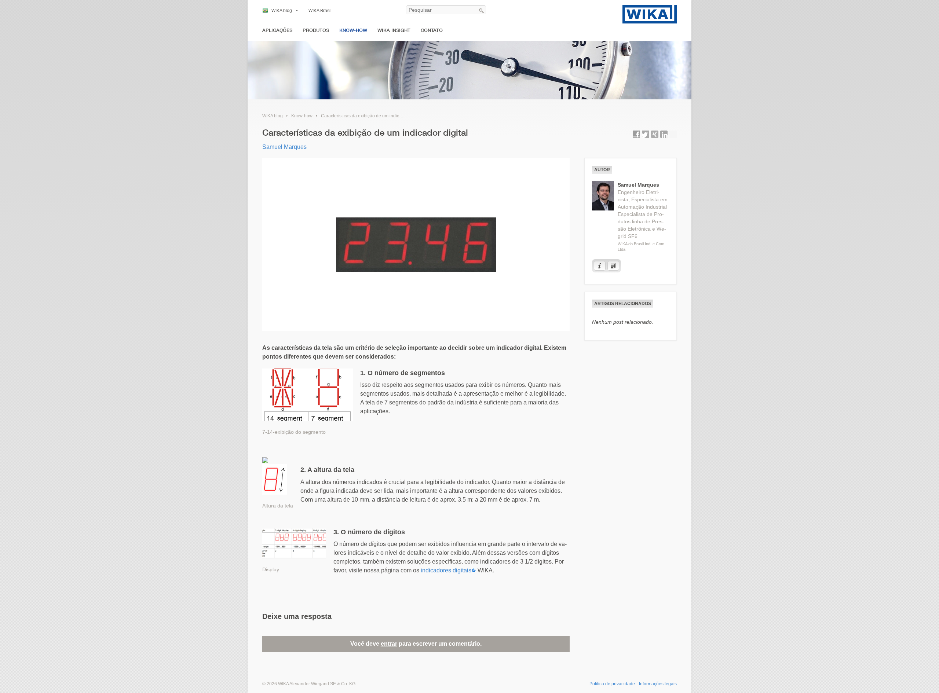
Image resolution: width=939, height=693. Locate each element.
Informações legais (658, 683)
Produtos (316, 30)
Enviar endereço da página (673, 134)
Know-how (353, 30)
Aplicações (277, 30)
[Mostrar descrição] (600, 266)
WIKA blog (281, 10)
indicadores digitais (446, 570)
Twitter (645, 134)
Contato (432, 30)
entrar (389, 644)
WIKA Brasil (320, 10)
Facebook (636, 134)
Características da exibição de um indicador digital (371, 115)
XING (654, 134)
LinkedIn (664, 134)
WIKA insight (393, 30)
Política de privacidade (612, 683)
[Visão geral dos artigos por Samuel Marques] (613, 266)
